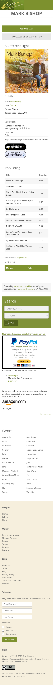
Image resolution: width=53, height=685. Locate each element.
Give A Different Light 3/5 (25, 128)
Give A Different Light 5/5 (29, 128)
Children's (30, 441)
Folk (4, 454)
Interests (6, 622)
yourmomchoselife (22, 286)
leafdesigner (13, 375)
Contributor (11, 634)
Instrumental (8, 462)
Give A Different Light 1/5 (20, 128)
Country (5, 450)
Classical (30, 445)
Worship (30, 492)
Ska (3, 488)
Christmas (6, 445)
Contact (5, 547)
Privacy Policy (8, 574)
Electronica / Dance (34, 450)
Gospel (5, 458)
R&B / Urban (31, 479)
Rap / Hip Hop (8, 483)
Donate (5, 550)
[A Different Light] (26, 71)
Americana (31, 437)
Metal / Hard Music (34, 466)
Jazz (28, 462)
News (4, 520)
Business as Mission (10, 535)
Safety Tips (7, 577)
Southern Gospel (33, 488)
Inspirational (32, 458)
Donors (5, 583)
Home (5, 513)
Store (4, 568)
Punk (4, 479)
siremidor (12, 381)
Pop (28, 475)
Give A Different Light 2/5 (22, 128)
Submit (5, 544)
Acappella (6, 437)
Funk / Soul (31, 454)
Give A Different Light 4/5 (27, 128)
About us (6, 565)
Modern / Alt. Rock (10, 471)
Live (4, 466)
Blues (4, 441)
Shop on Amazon (9, 538)
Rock (28, 483)
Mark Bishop (15, 101)
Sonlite (13, 105)
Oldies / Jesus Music (10, 475)
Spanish (5, 492)
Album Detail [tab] (26, 28)
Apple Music (22, 257)
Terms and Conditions (11, 580)
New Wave (31, 471)
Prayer (5, 541)
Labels (5, 517)
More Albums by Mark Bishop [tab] (26, 36)
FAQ (4, 571)
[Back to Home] (12, 5)
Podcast (9, 630)
